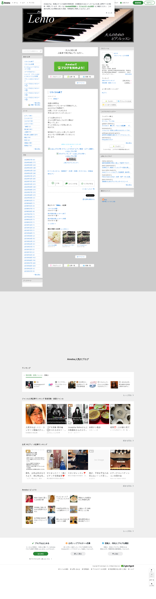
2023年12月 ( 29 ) (30, 179)
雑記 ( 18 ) (27, 137)
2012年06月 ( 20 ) (30, 266)
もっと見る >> (52, 223)
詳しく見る (78, 554)
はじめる (41, 554)
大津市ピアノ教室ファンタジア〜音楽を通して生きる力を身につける (117, 167)
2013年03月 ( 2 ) (29, 241)
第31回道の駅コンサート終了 (57, 213)
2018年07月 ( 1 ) (29, 209)
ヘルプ (132, 569)
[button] (151, 584)
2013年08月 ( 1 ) (29, 233)
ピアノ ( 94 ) (28, 116)
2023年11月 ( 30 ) (30, 181)
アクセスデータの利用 (99, 569)
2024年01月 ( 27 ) (30, 176)
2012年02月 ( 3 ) (29, 268)
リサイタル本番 (52, 208)
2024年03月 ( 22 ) (30, 170)
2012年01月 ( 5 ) (29, 271)
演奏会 (55, 99)
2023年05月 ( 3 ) (29, 198)
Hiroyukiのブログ (107, 139)
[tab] (34, 375)
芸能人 (46, 375)
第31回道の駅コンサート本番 (57, 218)
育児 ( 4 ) (27, 140)
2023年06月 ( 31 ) (30, 195)
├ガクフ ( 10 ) (28, 124)
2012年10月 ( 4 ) (29, 255)
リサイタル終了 (55, 92)
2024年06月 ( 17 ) (30, 162)
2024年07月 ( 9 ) (29, 160)
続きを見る (128, 74)
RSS (105, 200)
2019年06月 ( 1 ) (29, 203)
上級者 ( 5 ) (27, 132)
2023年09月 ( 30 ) (30, 187)
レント (116, 53)
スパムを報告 (64, 569)
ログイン (149, 3)
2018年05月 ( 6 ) (29, 211)
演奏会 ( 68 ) (28, 143)
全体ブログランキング (108, 80)
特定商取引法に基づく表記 (118, 569)
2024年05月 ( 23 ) (30, 165)
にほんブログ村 (71, 151)
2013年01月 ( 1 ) (29, 247)
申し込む (115, 554)
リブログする (88, 183)
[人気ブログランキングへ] (71, 160)
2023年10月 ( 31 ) (30, 184)
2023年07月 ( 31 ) (30, 192)
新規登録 (138, 3)
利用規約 (86, 569)
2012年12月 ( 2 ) (29, 249)
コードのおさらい (29, 72)
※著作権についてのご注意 (108, 201)
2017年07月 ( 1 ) (29, 214)
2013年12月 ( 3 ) (29, 228)
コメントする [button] (72, 184)
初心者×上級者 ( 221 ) (31, 135)
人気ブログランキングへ (71, 163)
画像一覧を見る (35, 105)
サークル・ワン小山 (108, 121)
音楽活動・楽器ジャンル (109, 83)
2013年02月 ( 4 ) (29, 244)
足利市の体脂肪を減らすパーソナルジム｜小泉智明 (117, 135)
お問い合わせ (76, 569)
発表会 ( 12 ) (28, 145)
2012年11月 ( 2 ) (29, 252)
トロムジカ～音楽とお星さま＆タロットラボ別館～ (117, 130)
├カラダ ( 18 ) (28, 121)
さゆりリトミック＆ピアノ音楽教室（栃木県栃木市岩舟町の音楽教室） (117, 172)
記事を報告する (90, 199)
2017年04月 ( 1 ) (29, 217)
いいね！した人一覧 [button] (88, 189)
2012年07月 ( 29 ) (30, 263)
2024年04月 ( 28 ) (30, 168)
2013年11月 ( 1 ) (29, 230)
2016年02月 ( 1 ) (29, 219)
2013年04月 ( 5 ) (29, 238)
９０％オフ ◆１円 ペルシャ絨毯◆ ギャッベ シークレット (117, 125)
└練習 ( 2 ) (27, 126)
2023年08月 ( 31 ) (30, 190)
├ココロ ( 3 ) (28, 118)
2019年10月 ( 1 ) (29, 200)
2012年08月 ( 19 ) (29, 260)
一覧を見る (128, 143)
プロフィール (117, 55)
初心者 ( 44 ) (28, 129)
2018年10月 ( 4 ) (29, 206)
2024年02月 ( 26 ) (30, 173)
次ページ (81, 83)
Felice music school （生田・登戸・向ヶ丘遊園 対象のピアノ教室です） (117, 177)
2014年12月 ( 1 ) (29, 225)
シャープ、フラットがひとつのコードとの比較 (31, 75)
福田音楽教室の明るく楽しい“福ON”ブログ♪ (115, 163)
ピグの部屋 (126, 55)
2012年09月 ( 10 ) (30, 257)
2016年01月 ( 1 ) (29, 222)
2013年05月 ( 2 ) (29, 236)
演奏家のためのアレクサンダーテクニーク (115, 181)
